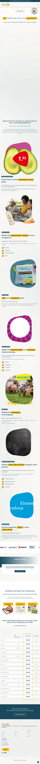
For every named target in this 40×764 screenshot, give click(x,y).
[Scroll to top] (38, 762)
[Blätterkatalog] (5, 4)
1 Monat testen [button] (20, 11)
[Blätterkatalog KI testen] (33, 9)
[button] (38, 4)
